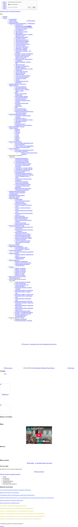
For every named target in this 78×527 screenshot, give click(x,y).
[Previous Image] (8, 368)
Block (29, 7)
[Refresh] (43, 368)
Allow (34, 7)
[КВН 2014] (5, 394)
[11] (5, 374)
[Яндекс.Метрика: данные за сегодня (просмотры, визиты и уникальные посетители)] (39, 471)
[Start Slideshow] (36, 368)
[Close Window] (50, 368)
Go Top (2, 526)
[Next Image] (70, 368)
